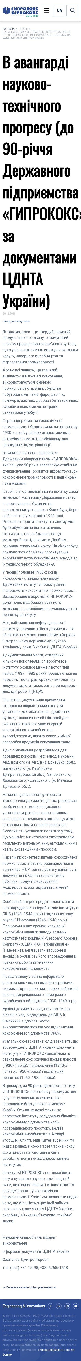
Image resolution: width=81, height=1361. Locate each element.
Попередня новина (17, 1287)
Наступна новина (42, 1287)
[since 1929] (20, 10)
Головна (9, 28)
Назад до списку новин (16, 321)
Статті (24, 28)
